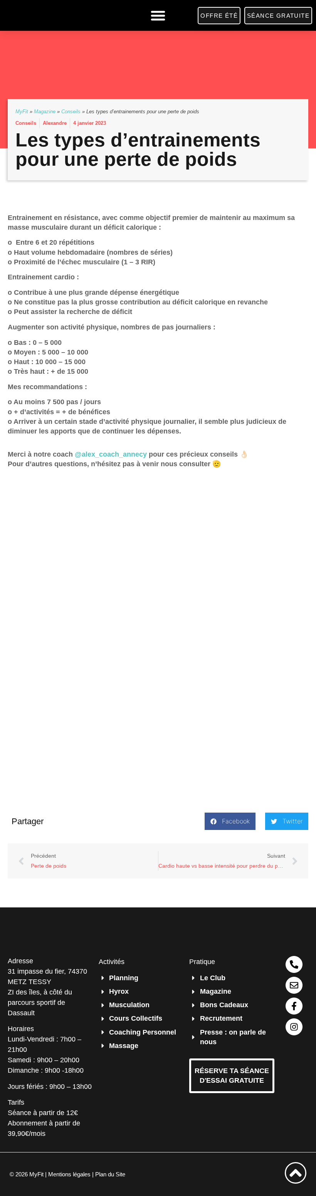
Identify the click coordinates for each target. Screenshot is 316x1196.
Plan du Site (110, 1174)
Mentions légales (69, 1174)
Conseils (71, 111)
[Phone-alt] (294, 964)
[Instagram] (294, 1026)
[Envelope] (294, 985)
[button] (158, 15)
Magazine (44, 111)
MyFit (21, 111)
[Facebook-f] (294, 1006)
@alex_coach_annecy (111, 454)
